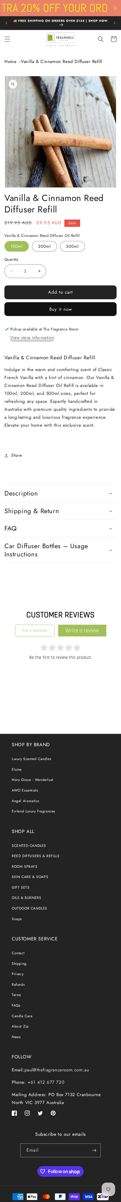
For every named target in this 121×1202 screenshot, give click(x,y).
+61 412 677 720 (45, 1082)
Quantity (11, 259)
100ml (17, 246)
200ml (44, 246)
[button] (7, 39)
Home (10, 61)
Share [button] (16, 455)
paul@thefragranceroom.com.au (56, 1070)
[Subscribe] (94, 1150)
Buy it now (60, 309)
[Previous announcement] (6, 22)
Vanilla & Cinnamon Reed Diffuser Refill (61, 61)
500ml (72, 246)
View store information (32, 337)
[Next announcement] (114, 22)
